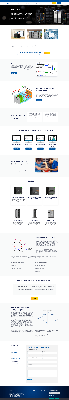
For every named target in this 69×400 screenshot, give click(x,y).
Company (36, 3)
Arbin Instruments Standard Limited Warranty (15, 395)
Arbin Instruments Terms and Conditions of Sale (15, 396)
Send (30, 379)
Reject (53, 398)
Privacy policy (57, 398)
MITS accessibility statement (19, 393)
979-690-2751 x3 (15, 352)
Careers (32, 395)
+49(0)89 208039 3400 (16, 358)
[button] (51, 1)
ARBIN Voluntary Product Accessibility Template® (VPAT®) (17, 394)
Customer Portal (41, 3)
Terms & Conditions (11, 393)
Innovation (18, 3)
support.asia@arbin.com (17, 363)
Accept (50, 398)
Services (32, 3)
